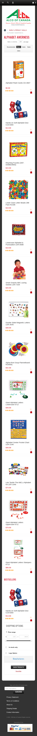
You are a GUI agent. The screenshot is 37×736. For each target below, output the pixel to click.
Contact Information (13, 712)
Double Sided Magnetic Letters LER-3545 (18, 324)
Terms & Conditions (13, 701)
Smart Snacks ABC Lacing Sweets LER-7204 (16, 284)
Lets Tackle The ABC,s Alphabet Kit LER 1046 (18, 483)
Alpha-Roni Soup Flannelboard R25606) (18, 364)
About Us (10, 704)
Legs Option (13, 653)
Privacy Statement (12, 697)
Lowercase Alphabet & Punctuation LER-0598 (14, 244)
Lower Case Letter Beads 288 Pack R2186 (17, 204)
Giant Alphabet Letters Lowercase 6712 (14, 404)
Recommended (11, 47)
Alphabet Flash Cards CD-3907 (18, 83)
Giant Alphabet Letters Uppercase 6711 (14, 523)
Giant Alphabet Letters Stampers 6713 (18, 563)
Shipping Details (12, 708)
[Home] (18, 17)
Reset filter (18, 671)
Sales (18, 50)
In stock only (13, 647)
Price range (12, 632)
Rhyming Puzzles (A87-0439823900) (15, 164)
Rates (28, 47)
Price (18, 47)
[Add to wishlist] (30, 89)
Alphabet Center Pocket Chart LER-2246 (17, 443)
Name (23, 47)
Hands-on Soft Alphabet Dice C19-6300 (17, 124)
